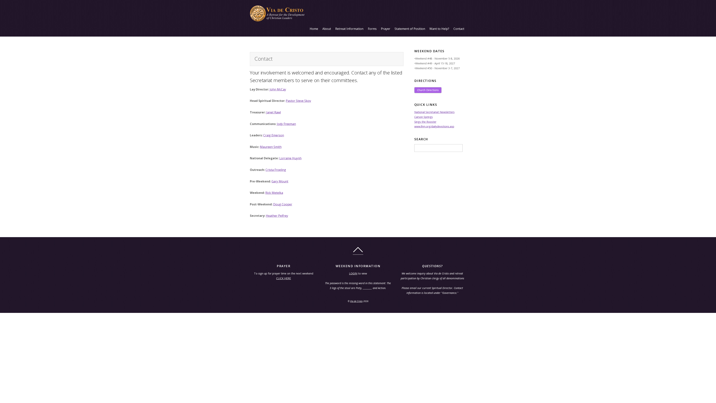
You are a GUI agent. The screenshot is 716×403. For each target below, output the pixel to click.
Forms (372, 29)
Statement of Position (410, 29)
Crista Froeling (276, 170)
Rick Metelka (274, 193)
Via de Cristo (356, 301)
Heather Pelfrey (277, 216)
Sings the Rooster (425, 122)
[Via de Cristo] (278, 21)
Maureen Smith (271, 147)
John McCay (278, 89)
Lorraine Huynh (290, 158)
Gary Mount (279, 181)
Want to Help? (439, 29)
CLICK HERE (283, 278)
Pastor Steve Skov (298, 101)
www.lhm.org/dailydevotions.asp (434, 126)
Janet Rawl (273, 112)
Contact (458, 29)
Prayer (385, 29)
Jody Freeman (286, 124)
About (326, 29)
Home (314, 29)
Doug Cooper (282, 204)
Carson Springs (423, 117)
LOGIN (353, 273)
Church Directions (428, 90)
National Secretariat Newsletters (434, 112)
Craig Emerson (273, 135)
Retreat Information (349, 29)
